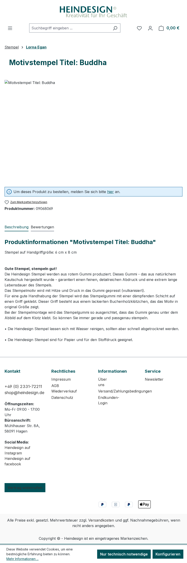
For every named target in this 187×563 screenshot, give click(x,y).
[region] (93, 129)
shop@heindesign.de (24, 392)
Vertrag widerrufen (25, 487)
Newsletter (154, 379)
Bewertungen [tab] (42, 227)
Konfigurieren (168, 554)
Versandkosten (101, 520)
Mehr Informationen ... (22, 559)
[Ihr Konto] (150, 28)
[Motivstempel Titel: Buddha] (93, 129)
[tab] (17, 227)
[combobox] (69, 28)
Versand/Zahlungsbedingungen (125, 391)
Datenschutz (62, 397)
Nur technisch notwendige (124, 554)
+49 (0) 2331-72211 (23, 386)
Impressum (61, 379)
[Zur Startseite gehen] (93, 11)
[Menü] (10, 28)
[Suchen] (115, 28)
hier (110, 191)
